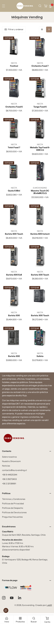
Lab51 (49, 605)
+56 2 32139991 (9, 483)
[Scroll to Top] (49, 609)
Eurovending (28, 605)
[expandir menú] (4, 6)
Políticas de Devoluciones (14, 512)
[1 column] (42, 29)
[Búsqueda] (40, 6)
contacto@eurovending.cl (14, 470)
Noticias (6, 466)
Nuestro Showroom (11, 461)
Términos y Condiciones (13, 499)
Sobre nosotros (9, 457)
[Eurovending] (25, 6)
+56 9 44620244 (9, 474)
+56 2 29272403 (9, 479)
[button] (46, 6)
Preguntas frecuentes (12, 517)
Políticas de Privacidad (13, 503)
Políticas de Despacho (12, 508)
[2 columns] (49, 29)
